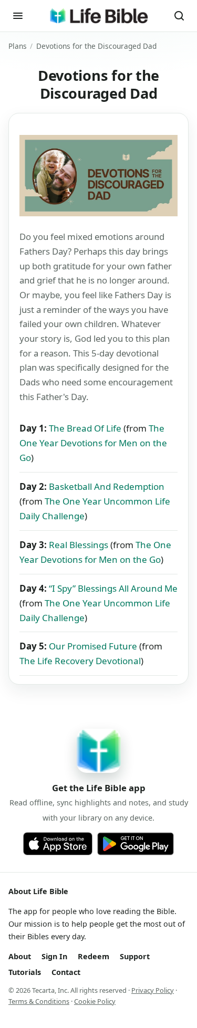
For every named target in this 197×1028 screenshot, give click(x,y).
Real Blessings (78, 545)
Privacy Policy (152, 990)
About (19, 956)
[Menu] (17, 15)
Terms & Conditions (38, 1001)
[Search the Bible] (179, 15)
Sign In (54, 956)
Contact (65, 972)
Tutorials (24, 972)
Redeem (93, 956)
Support (135, 956)
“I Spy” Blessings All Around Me (113, 588)
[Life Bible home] (98, 16)
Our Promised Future (93, 646)
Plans (17, 46)
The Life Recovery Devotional (80, 661)
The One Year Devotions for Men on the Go (93, 443)
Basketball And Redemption (106, 486)
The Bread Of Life (85, 428)
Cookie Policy (95, 1001)
